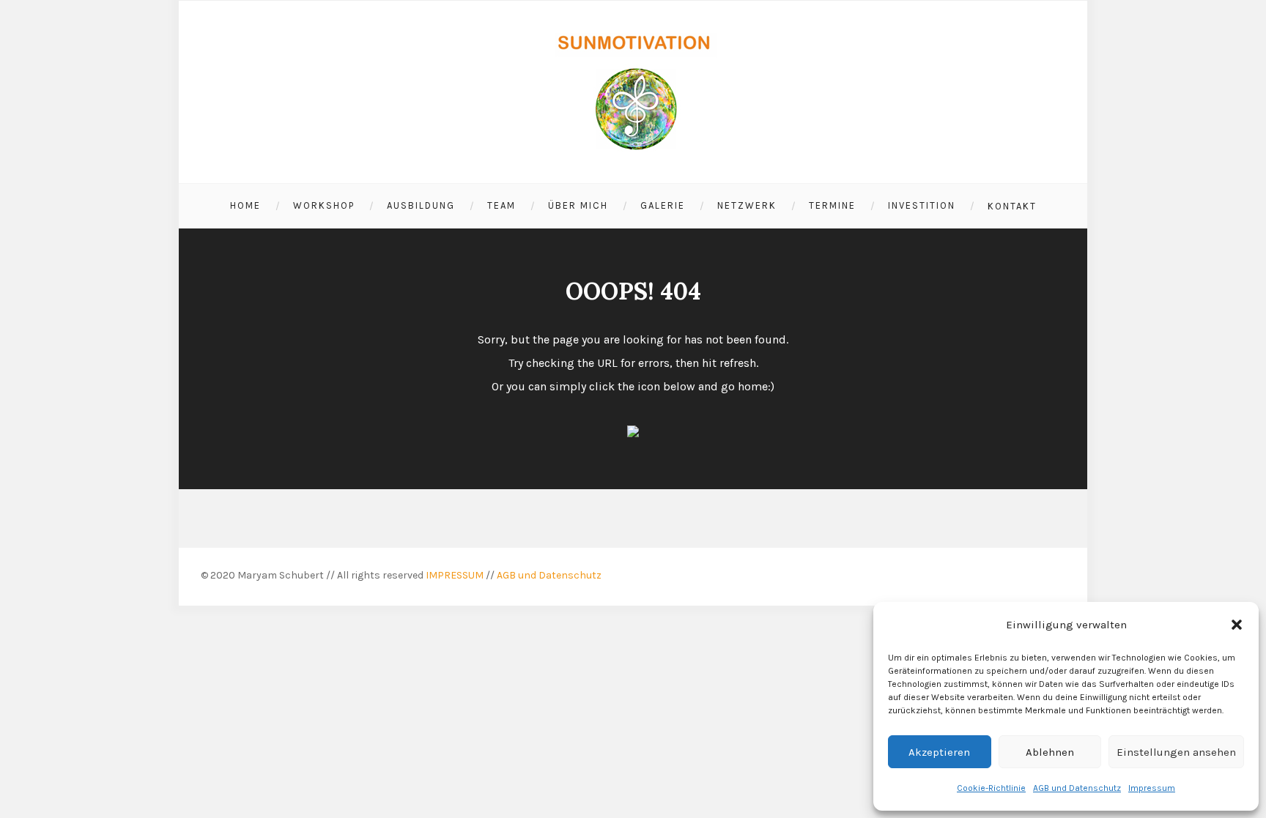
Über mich (578, 205)
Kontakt (1012, 206)
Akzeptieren (939, 752)
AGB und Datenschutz (1077, 788)
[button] (1236, 624)
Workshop (324, 205)
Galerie (662, 205)
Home (245, 205)
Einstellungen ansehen (1176, 752)
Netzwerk (747, 205)
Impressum (1151, 788)
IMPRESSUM (455, 575)
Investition (921, 205)
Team (501, 205)
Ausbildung (421, 205)
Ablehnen (1050, 752)
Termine (832, 205)
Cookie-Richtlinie (991, 788)
